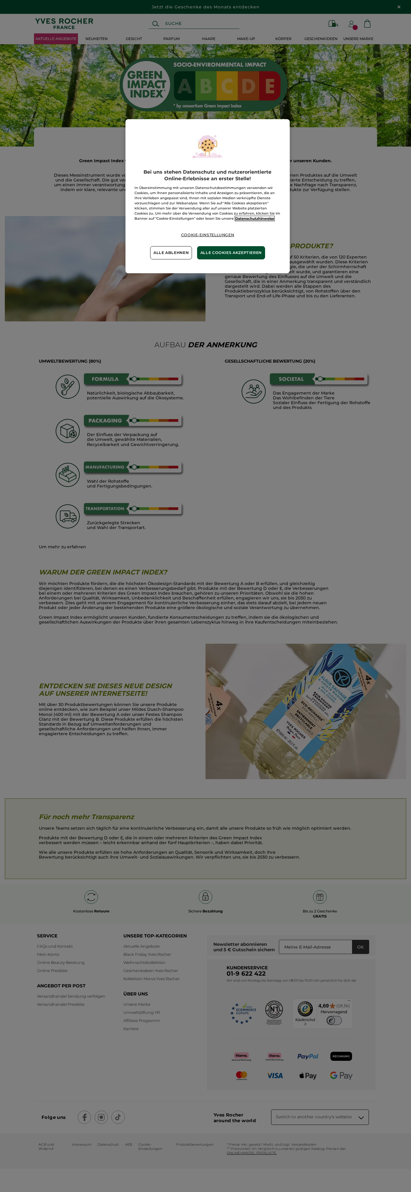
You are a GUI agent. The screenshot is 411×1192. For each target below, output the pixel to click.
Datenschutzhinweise (254, 218)
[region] (207, 196)
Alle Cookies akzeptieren (231, 252)
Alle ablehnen (171, 252)
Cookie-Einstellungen (207, 235)
